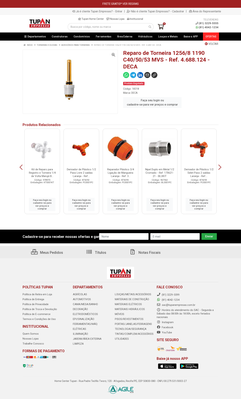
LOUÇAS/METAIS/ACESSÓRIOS (133, 294)
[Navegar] (21, 167)
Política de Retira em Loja (37, 294)
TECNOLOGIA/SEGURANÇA (130, 329)
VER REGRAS (130, 3)
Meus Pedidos (51, 252)
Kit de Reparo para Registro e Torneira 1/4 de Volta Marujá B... (42, 173)
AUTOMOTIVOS (82, 299)
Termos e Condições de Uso (39, 319)
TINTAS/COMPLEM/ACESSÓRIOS (134, 333)
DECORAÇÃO (80, 309)
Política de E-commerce (36, 314)
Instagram (167, 322)
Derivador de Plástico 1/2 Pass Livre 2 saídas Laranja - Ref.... (81, 173)
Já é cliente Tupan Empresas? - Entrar (99, 11)
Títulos (100, 252)
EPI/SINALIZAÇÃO (83, 319)
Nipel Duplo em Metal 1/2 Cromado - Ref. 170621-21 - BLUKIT (159, 173)
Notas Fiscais (149, 252)
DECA (134, 92)
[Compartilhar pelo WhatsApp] (126, 75)
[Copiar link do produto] (154, 75)
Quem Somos (31, 333)
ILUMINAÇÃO (80, 333)
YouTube (166, 332)
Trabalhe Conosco (33, 343)
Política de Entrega (33, 299)
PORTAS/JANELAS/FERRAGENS (133, 324)
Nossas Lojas (117, 18)
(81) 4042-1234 (208, 27)
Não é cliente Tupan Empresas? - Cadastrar (157, 11)
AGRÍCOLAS (80, 294)
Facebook (167, 327)
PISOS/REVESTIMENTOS (129, 319)
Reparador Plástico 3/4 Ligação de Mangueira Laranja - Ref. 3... (120, 173)
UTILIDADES (122, 338)
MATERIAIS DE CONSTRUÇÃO (132, 299)
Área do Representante (207, 11)
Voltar (213, 44)
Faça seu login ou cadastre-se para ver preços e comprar (152, 102)
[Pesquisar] (150, 27)
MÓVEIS (119, 314)
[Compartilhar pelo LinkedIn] (140, 75)
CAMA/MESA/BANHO (85, 304)
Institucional (136, 18)
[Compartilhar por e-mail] (147, 75)
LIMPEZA (78, 343)
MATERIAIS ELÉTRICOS (128, 304)
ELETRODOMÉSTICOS (85, 314)
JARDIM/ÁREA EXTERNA (87, 338)
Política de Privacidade (36, 304)
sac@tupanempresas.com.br (178, 305)
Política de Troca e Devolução (40, 309)
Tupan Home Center (92, 18)
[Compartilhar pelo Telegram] (133, 75)
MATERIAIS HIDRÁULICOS (130, 309)
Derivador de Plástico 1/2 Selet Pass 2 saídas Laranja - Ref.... (198, 173)
